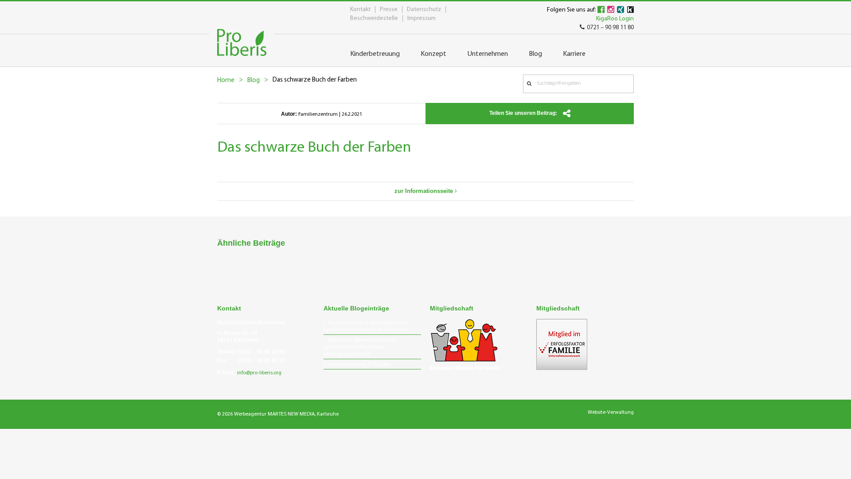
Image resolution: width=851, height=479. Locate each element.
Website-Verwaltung (611, 412)
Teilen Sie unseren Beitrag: (523, 113)
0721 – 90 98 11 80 (610, 27)
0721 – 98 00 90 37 (261, 360)
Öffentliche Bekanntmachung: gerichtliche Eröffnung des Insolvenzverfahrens (360, 347)
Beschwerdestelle (374, 18)
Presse (389, 9)
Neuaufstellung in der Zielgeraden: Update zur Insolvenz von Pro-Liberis (366, 326)
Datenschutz (424, 9)
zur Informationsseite (424, 191)
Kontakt (360, 9)
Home (225, 80)
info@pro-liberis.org (259, 373)
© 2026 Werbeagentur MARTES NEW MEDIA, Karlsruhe (278, 414)
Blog (253, 80)
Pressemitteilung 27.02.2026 (359, 364)
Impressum (421, 18)
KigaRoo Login (615, 19)
